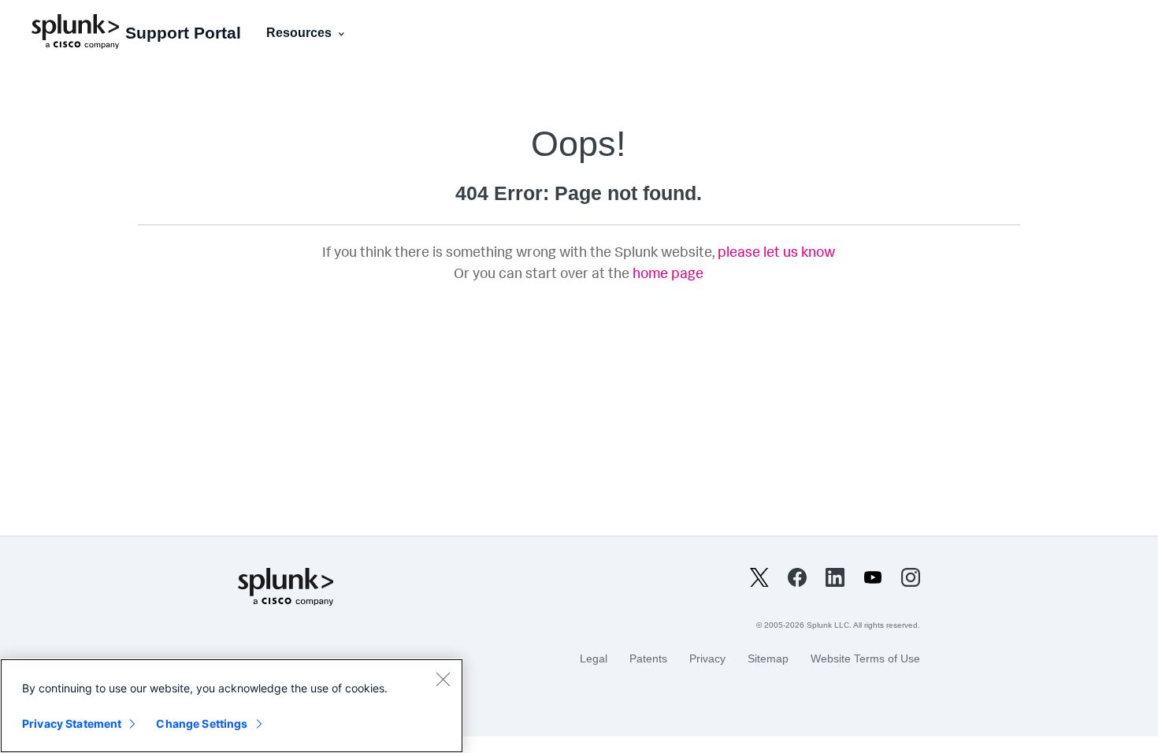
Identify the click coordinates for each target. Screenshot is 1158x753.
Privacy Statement (71, 723)
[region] (231, 705)
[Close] (443, 679)
